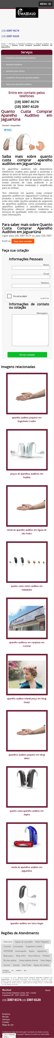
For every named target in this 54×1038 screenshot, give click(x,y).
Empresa (6, 1014)
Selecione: (8, 942)
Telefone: (45, 283)
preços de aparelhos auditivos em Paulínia (26, 475)
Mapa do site (8, 1025)
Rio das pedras (9, 960)
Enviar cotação (27, 355)
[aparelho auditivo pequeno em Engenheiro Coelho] (27, 393)
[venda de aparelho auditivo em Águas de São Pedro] (27, 505)
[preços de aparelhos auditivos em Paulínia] (27, 449)
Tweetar (8, 129)
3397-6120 (12, 36)
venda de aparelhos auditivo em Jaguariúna (26, 869)
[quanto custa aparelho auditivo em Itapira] (27, 786)
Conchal (6, 946)
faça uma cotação (23, 241)
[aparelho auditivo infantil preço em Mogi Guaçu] (27, 674)
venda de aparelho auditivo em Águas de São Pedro (26, 531)
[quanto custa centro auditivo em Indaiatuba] (27, 562)
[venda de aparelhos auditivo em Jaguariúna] (27, 843)
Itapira (31, 951)
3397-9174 (12, 30)
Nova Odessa (34, 956)
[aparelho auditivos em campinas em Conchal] (27, 618)
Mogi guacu (8, 956)
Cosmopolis (18, 946)
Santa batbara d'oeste (28, 960)
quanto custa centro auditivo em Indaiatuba (27, 588)
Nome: (46, 265)
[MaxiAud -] (27, 13)
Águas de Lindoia (41, 965)
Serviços (27, 52)
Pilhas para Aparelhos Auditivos (19, 84)
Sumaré (16, 965)
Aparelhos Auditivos (14, 65)
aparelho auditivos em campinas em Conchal (26, 644)
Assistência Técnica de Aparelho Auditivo (22, 78)
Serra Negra (45, 960)
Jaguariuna (41, 951)
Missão (5, 1017)
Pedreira (46, 956)
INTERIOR (8, 951)
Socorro (6, 965)
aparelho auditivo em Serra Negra (26, 923)
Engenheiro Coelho (34, 946)
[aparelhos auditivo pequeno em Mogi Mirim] (27, 730)
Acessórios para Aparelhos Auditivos (21, 58)
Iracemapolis (20, 951)
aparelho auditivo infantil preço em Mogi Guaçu (26, 700)
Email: (47, 274)
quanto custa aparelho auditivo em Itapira (27, 812)
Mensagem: (43, 313)
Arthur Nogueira (42, 942)
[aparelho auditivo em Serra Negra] (27, 899)
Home (47, 990)
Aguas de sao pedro (24, 942)
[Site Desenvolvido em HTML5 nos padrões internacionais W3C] (9, 1037)
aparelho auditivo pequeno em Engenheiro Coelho (27, 419)
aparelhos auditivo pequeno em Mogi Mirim (27, 756)
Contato (5, 1022)
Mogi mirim (21, 956)
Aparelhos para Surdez (15, 71)
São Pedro (26, 965)
